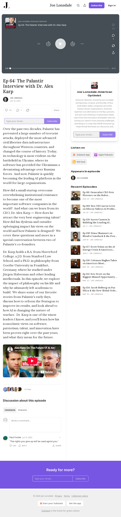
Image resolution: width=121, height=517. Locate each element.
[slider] (59, 68)
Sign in (112, 5)
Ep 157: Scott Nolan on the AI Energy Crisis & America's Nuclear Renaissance (99, 248)
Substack (45, 510)
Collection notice (80, 496)
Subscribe (96, 5)
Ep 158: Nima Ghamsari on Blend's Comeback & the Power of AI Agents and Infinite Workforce (100, 235)
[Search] (78, 5)
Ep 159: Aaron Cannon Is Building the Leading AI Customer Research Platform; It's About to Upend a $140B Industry (100, 221)
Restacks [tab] (22, 410)
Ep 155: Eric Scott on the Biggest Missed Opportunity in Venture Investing (100, 275)
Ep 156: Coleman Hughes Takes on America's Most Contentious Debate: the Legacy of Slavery (100, 262)
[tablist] (15, 410)
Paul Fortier (15, 437)
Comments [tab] (10, 410)
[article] (94, 196)
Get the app (75, 503)
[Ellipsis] (59, 437)
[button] (38, 44)
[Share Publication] (85, 5)
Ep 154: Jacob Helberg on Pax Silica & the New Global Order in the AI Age (100, 289)
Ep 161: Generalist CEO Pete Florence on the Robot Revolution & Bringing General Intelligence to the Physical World (100, 194)
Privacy (58, 496)
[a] (75, 195)
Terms (67, 496)
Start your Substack (53, 503)
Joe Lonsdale (16, 98)
